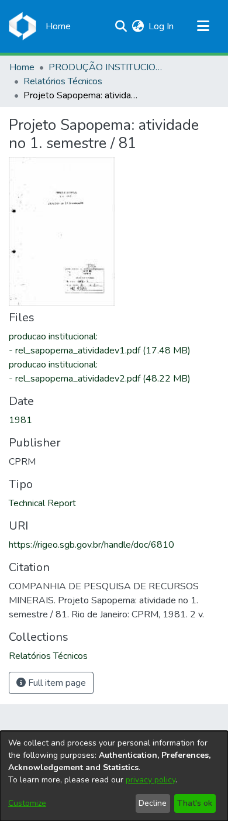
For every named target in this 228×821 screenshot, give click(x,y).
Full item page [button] (56, 682)
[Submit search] (120, 26)
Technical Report (42, 503)
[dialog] (114, 776)
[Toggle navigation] (202, 26)
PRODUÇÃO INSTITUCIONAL (107, 67)
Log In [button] (161, 26)
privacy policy (150, 779)
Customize (27, 803)
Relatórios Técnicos (62, 81)
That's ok (194, 803)
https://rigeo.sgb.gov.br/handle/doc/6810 (91, 544)
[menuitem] (137, 26)
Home (21, 67)
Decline (153, 803)
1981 (20, 420)
